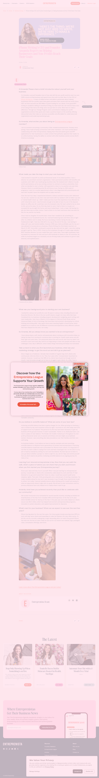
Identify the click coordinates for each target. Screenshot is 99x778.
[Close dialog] (86, 364)
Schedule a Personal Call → (28, 404)
